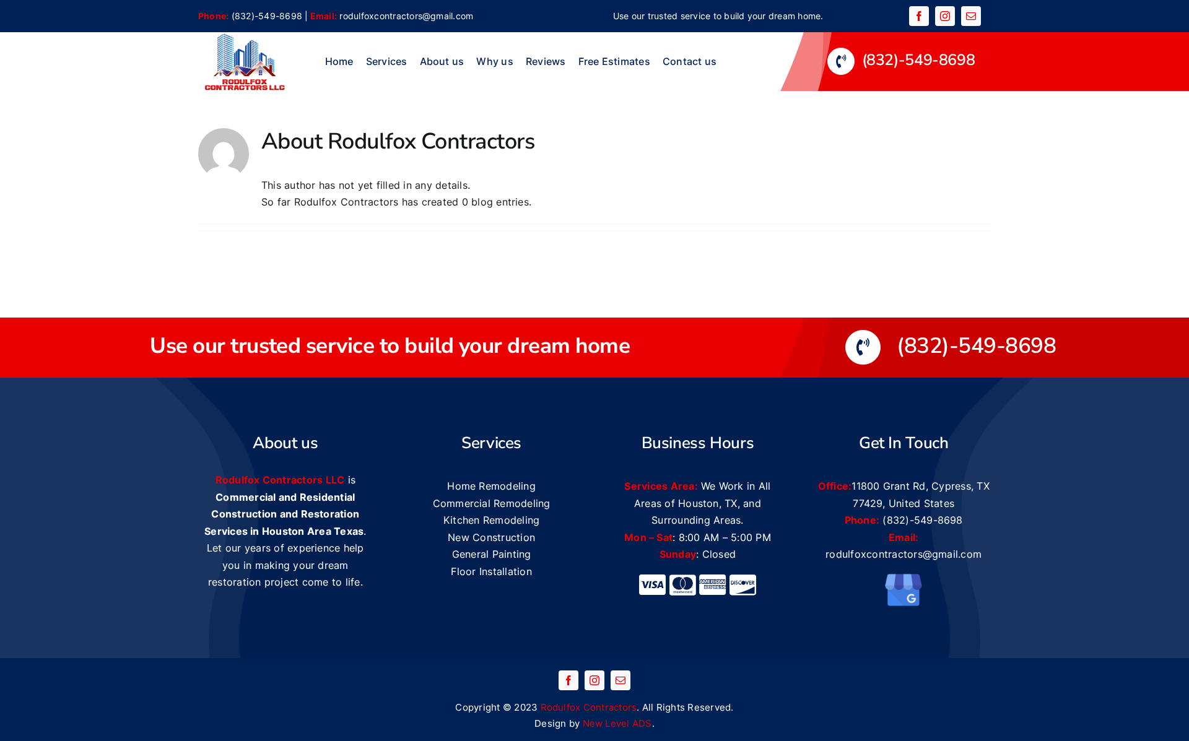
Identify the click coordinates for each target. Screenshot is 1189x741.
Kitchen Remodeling (491, 520)
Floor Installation (491, 571)
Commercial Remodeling (492, 503)
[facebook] (919, 16)
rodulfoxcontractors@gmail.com (406, 16)
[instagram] (945, 16)
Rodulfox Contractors (589, 707)
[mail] (971, 16)
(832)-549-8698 (267, 16)
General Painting (491, 554)
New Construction (491, 537)
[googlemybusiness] (903, 578)
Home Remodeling (491, 486)
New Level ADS (617, 723)
